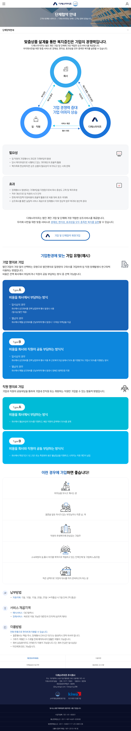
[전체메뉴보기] (4, 4)
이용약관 (98, 658)
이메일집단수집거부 (32, 665)
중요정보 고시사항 (98, 665)
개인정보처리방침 (32, 658)
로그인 (127, 4)
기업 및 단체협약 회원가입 (67, 235)
